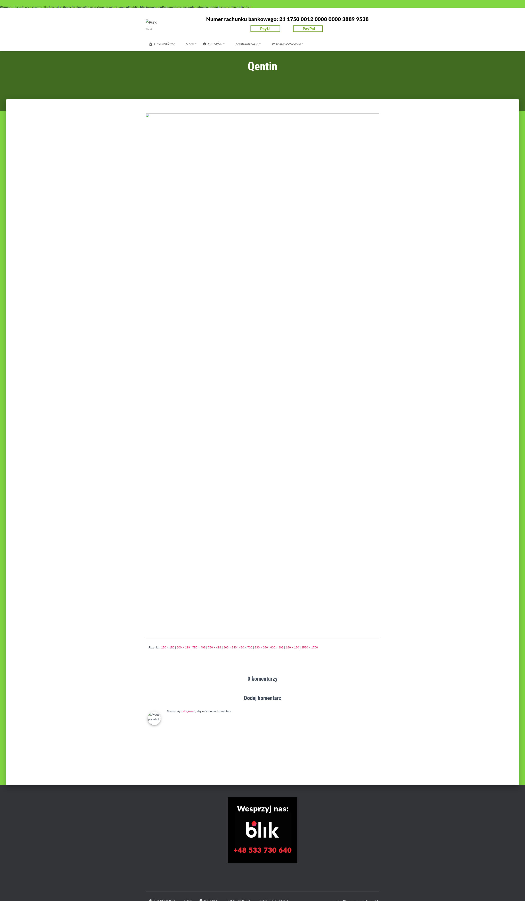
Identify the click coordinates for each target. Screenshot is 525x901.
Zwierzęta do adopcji (286, 43)
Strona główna (164, 43)
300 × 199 (183, 647)
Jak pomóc (215, 43)
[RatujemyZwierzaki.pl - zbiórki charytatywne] (340, 882)
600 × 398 (276, 647)
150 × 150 (167, 647)
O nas (190, 43)
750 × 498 (198, 647)
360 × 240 (230, 647)
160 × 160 (292, 647)
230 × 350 (261, 647)
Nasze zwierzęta (247, 43)
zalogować (188, 711)
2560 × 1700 (309, 647)
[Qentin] (262, 376)
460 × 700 (245, 647)
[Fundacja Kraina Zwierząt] (152, 24)
